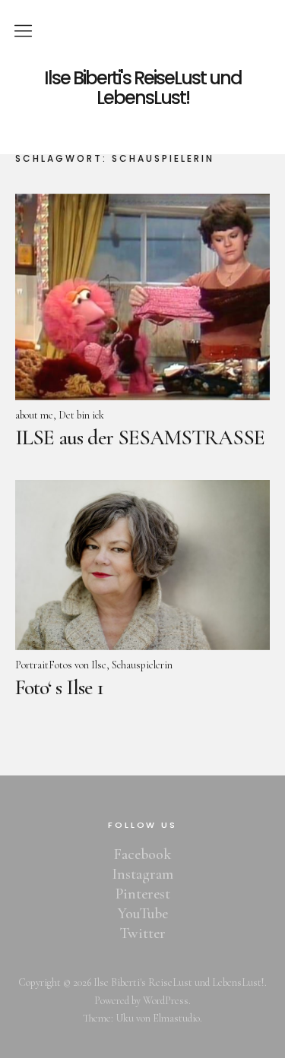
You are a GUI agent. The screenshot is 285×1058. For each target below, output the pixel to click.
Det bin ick (81, 415)
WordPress (165, 1000)
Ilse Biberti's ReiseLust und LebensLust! (143, 88)
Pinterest (143, 894)
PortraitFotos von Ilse (60, 664)
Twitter (143, 933)
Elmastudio (176, 1018)
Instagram (142, 874)
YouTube (143, 914)
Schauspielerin (142, 664)
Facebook (142, 854)
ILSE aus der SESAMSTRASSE (139, 437)
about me (34, 415)
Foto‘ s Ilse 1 (59, 687)
